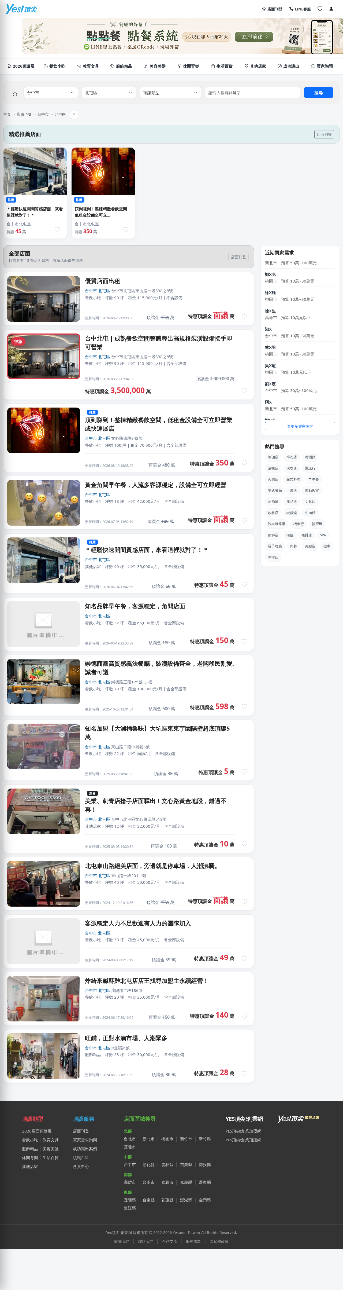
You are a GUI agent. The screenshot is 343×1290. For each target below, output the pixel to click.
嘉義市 (167, 1182)
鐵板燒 (291, 512)
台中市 (43, 114)
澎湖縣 (186, 1200)
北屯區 (60, 114)
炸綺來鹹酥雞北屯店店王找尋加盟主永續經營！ (147, 980)
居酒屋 (273, 501)
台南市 (149, 1182)
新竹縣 (205, 1138)
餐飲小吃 (30, 1139)
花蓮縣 (167, 1200)
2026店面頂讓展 (37, 1131)
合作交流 (169, 1241)
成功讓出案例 (85, 1148)
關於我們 (121, 1241)
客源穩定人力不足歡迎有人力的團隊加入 (138, 923)
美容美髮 (51, 1148)
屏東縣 (205, 1182)
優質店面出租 (102, 281)
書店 (293, 490)
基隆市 (130, 1146)
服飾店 (273, 535)
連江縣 (130, 1208)
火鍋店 (273, 479)
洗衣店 (291, 468)
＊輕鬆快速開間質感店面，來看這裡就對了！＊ (147, 549)
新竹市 (186, 1138)
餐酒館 (310, 457)
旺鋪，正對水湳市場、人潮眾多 (126, 1038)
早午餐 (313, 479)
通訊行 (310, 468)
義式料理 (293, 479)
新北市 (149, 1138)
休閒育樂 (30, 1157)
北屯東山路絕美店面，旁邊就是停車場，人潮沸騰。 (153, 866)
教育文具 (51, 1139)
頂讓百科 (81, 1157)
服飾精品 (30, 1148)
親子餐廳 (275, 546)
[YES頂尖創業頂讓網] (21, 9)
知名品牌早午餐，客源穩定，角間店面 (135, 606)
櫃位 (289, 535)
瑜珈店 (273, 457)
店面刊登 (274, 9)
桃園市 (167, 1138)
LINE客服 (303, 9)
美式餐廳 (275, 490)
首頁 (7, 114)
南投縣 (205, 1164)
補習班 (317, 523)
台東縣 (149, 1200)
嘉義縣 (186, 1182)
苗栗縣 (186, 1164)
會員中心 (81, 1166)
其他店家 (30, 1166)
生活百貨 (51, 1157)
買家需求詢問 (85, 1139)
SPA (323, 535)
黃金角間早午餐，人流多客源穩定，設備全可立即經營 (155, 485)
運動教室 (312, 490)
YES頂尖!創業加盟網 (243, 1131)
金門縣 (205, 1200)
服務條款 (193, 1241)
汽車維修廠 (276, 523)
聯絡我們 (145, 1241)
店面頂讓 (24, 114)
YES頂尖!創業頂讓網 (243, 1139)
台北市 (130, 1138)
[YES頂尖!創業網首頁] (299, 1118)
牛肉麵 (310, 512)
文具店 (310, 501)
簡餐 (293, 546)
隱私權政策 (219, 1241)
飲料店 (273, 512)
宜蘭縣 (130, 1200)
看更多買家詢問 (300, 426)
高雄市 (130, 1182)
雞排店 (306, 535)
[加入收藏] (57, 230)
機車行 (298, 523)
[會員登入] (331, 9)
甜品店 (291, 501)
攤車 (326, 546)
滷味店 (273, 468)
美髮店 (310, 546)
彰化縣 (149, 1164)
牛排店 (273, 557)
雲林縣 (167, 1164)
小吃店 (291, 457)
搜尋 (318, 93)
